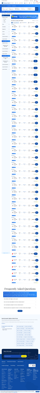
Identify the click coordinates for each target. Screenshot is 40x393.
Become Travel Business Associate (4, 380)
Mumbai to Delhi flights (28, 326)
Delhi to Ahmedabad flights (21, 341)
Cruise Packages (29, 371)
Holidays (9, 371)
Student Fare (9, 11)
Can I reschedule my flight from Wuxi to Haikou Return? (13, 304)
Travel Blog (9, 385)
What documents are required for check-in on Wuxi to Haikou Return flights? (17, 307)
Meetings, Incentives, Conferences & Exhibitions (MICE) (10, 378)
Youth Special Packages (28, 375)
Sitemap (21, 370)
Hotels (9, 384)
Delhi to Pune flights (28, 334)
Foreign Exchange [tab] (5, 365)
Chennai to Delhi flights (29, 345)
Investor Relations (4, 387)
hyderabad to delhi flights (20, 343)
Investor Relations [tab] (20, 365)
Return (22, 8)
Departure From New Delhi (5, 46)
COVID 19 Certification (34, 375)
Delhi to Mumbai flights (20, 326)
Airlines (3, 34)
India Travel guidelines (34, 379)
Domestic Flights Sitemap (22, 379)
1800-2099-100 (5, 0)
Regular (4, 11)
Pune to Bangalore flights (20, 345)
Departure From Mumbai (5, 61)
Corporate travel (10, 386)
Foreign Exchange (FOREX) (10, 375)
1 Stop (4, 20)
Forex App (15, 376)
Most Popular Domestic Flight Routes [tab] (7, 327)
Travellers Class (29, 8)
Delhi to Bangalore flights (29, 328)
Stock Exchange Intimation (4, 384)
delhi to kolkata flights (29, 343)
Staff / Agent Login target (16, 372)
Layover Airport (4, 53)
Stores (32, 0)
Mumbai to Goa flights (27, 332)
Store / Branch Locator (4, 373)
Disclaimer (3, 376)
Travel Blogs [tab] (12, 365)
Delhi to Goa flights (19, 330)
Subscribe (24, 356)
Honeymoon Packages (9, 373)
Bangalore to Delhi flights (20, 328)
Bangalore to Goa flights (30, 341)
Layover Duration (5, 36)
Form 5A (3, 388)
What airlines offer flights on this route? (11, 298)
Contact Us (27, 0)
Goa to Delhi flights (19, 332)
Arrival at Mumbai (5, 48)
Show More (20, 310)
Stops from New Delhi (5, 58)
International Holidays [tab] (11, 361)
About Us (3, 370)
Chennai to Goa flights (27, 330)
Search (36, 8)
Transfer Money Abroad (16, 378)
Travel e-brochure (16, 370)
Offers (15, 373)
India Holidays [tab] (20, 361)
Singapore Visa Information (10, 388)
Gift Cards (9, 380)
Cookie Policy (15, 392)
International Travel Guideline (35, 377)
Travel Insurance (10, 381)
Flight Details (35, 29)
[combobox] (4, 9)
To (9, 8)
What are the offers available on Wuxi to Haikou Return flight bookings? (16, 292)
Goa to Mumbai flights (20, 334)
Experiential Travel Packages (29, 373)
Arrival (3, 31)
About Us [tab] (3, 361)
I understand (37, 391)
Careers (3, 378)
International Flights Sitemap (22, 381)
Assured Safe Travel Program (35, 373)
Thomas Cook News (4, 382)
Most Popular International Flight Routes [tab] (7, 329)
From (3, 8)
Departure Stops (5, 17)
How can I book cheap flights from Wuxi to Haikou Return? (14, 301)
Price (3, 24)
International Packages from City (22, 376)
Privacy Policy (3, 377)
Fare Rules (4, 26)
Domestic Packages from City (22, 374)
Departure (16, 8)
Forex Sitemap (22, 371)
